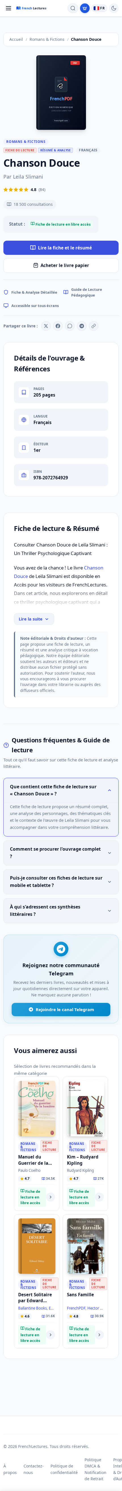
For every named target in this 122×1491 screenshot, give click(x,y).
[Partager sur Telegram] (82, 326)
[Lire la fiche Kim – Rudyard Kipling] (99, 1197)
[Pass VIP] (85, 8)
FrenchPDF (76, 1308)
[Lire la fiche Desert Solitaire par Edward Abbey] (50, 1334)
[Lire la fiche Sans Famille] (99, 1334)
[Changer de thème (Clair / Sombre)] (114, 8)
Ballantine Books (32, 1308)
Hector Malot (98, 1308)
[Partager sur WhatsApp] (70, 326)
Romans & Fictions (25, 141)
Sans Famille (80, 1294)
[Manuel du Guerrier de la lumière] (36, 1108)
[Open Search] (73, 8)
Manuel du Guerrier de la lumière (33, 1163)
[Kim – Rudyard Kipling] (85, 1108)
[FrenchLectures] (32, 8)
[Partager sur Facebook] (58, 326)
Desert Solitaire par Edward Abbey (35, 1301)
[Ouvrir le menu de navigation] (8, 8)
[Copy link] (93, 326)
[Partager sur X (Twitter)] (46, 326)
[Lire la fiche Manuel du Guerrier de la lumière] (50, 1197)
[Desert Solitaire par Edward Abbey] (36, 1246)
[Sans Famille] (85, 1246)
